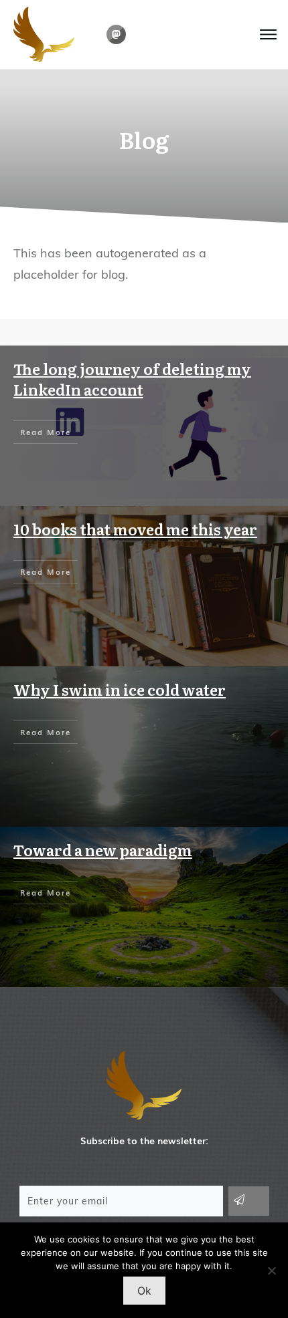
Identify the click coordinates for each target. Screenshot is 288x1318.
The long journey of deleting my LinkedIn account (132, 379)
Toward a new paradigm (102, 850)
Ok (144, 1290)
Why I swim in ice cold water (119, 689)
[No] (271, 1270)
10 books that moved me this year (135, 529)
